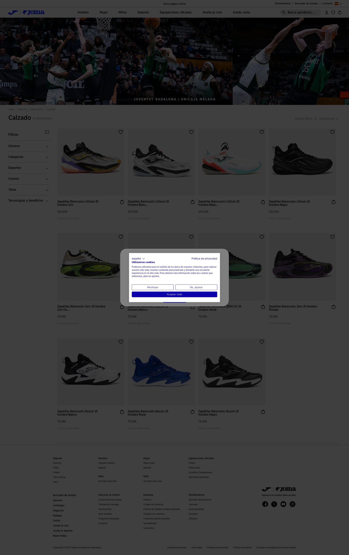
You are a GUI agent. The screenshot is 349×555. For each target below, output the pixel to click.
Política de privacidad (204, 258)
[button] (138, 258)
